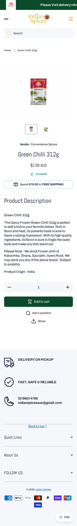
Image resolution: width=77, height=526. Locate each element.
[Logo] (38, 19)
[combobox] (38, 33)
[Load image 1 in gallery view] (31, 129)
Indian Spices (43, 489)
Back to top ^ (37, 426)
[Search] (7, 33)
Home (7, 50)
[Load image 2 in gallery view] (46, 129)
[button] (39, 321)
